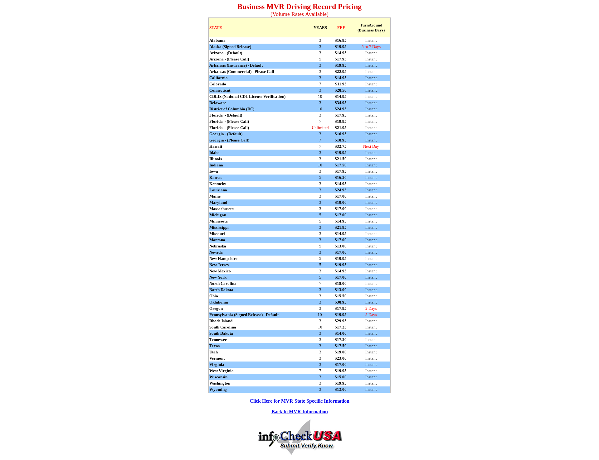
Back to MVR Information (299, 411)
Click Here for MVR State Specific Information (299, 401)
